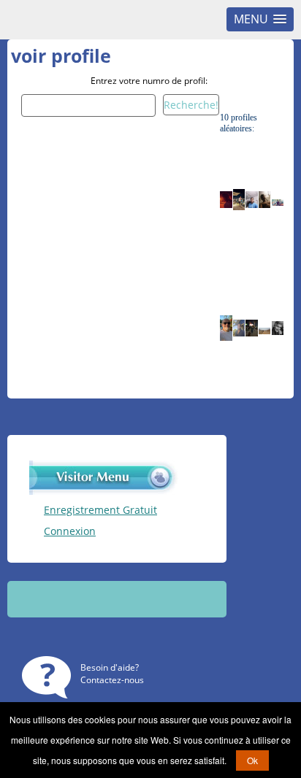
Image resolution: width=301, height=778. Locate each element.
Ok (252, 760)
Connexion (70, 531)
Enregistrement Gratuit (100, 510)
